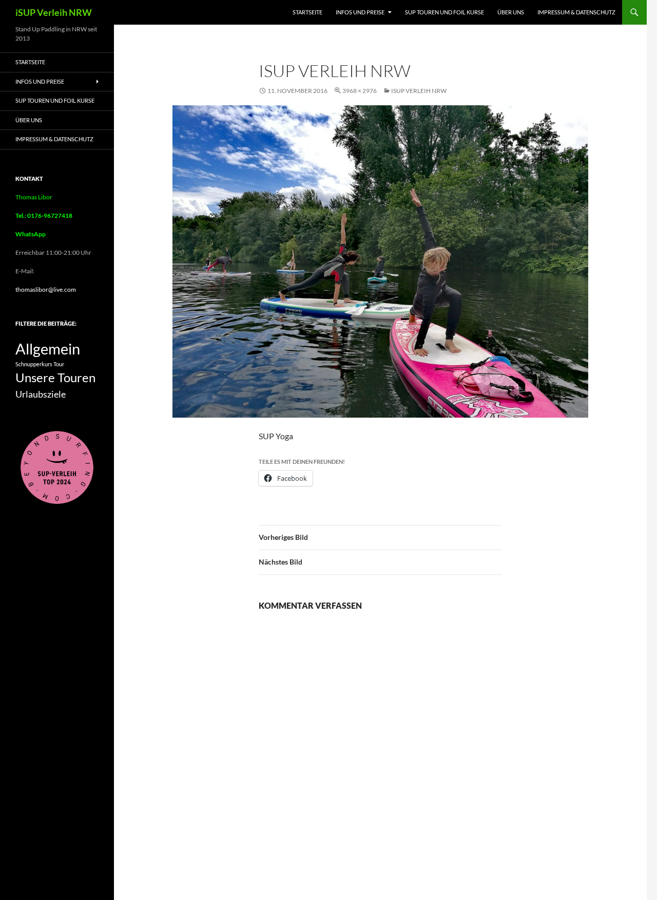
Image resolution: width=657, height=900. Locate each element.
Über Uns (510, 12)
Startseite (307, 12)
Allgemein (47, 349)
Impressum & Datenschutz (576, 12)
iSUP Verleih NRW (53, 12)
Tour (58, 364)
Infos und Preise (360, 12)
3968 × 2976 (359, 91)
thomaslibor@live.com (45, 289)
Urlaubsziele (40, 394)
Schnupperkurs (33, 364)
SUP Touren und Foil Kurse (444, 12)
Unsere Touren (55, 377)
